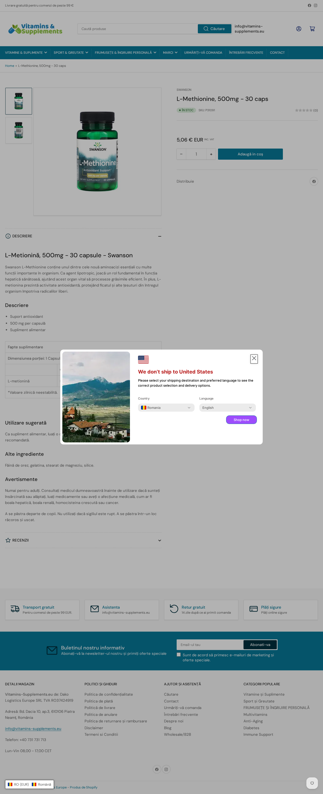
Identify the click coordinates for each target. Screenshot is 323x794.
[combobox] (150, 407)
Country (144, 398)
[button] (29, 784)
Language (206, 398)
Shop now (241, 420)
